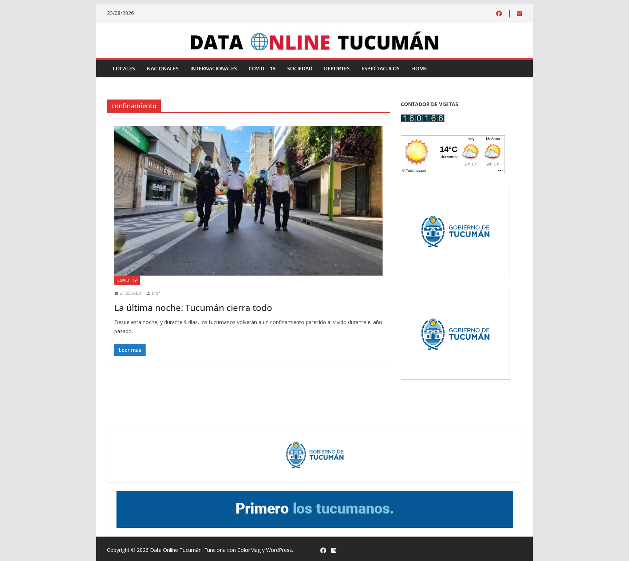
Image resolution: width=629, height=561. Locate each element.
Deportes (337, 68)
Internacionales (213, 68)
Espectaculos (380, 68)
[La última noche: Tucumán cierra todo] (248, 201)
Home (419, 68)
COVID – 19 (262, 68)
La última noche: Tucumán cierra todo (193, 307)
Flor (156, 293)
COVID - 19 (127, 280)
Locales (124, 68)
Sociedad (299, 68)
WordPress (279, 549)
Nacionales (163, 68)
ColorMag (249, 549)
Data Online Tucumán (176, 549)
